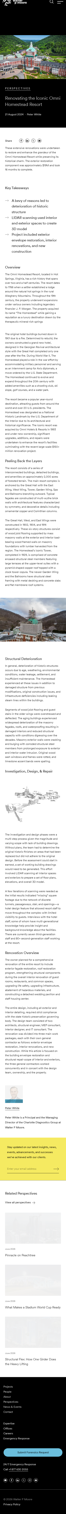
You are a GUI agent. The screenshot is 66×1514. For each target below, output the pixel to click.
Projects (8, 1386)
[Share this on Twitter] (33, 141)
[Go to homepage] (15, 9)
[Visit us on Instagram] (30, 1480)
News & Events (12, 1406)
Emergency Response (16, 1438)
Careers (8, 1433)
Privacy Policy (11, 1504)
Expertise (9, 1423)
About (7, 1396)
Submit (56, 1169)
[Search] (52, 8)
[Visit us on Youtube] (5, 1480)
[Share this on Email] (39, 141)
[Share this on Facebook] (21, 141)
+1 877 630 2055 (18, 1469)
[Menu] (60, 8)
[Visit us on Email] (36, 1480)
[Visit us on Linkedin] (18, 1480)
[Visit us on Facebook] (11, 1480)
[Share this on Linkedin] (27, 141)
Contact (8, 1411)
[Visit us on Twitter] (24, 1480)
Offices (7, 1428)
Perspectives (17, 88)
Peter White (34, 114)
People (7, 1391)
